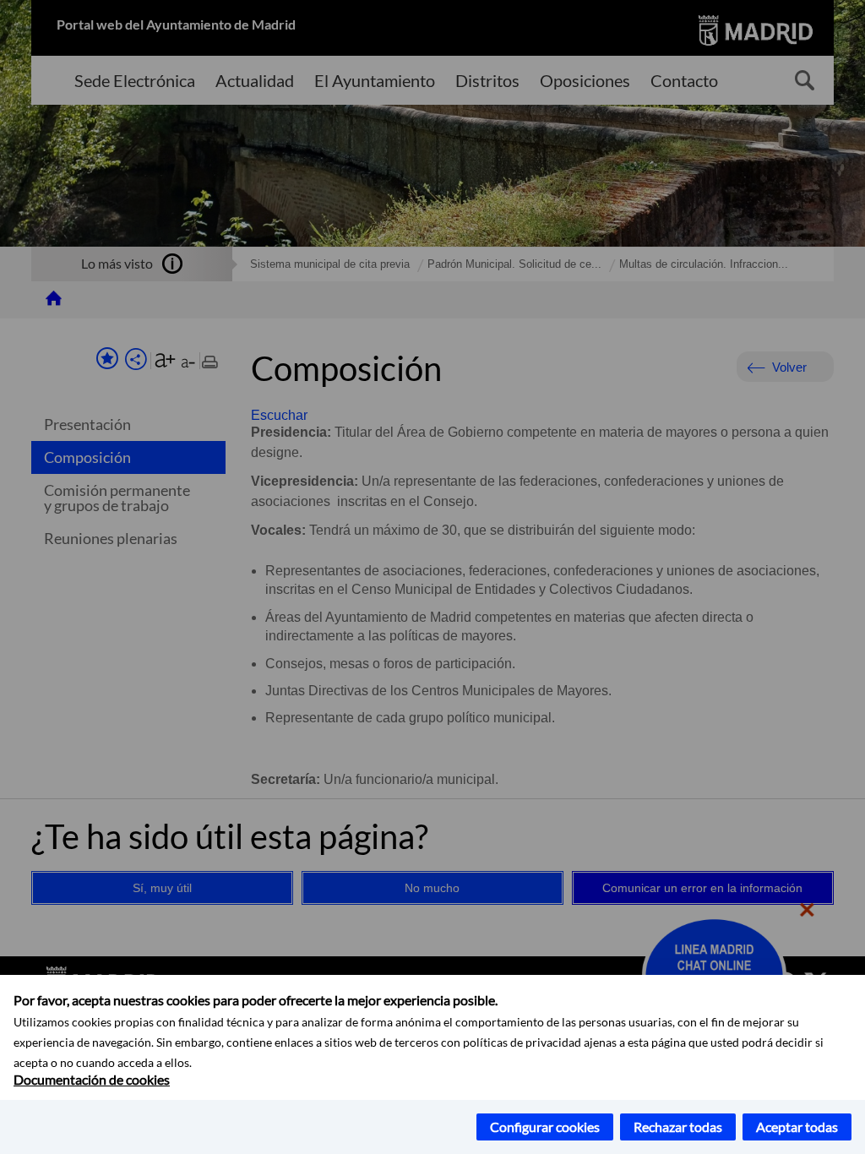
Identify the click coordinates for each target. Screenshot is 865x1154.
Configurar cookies (545, 1127)
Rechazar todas (678, 1127)
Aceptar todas (797, 1127)
